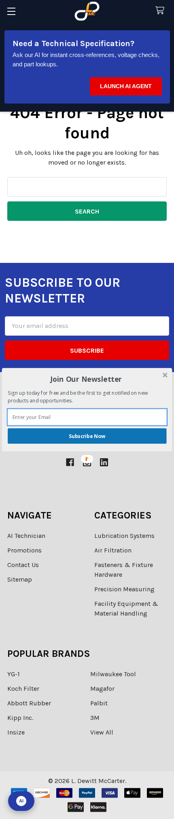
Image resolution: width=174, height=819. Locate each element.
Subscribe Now (87, 435)
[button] (86, 379)
